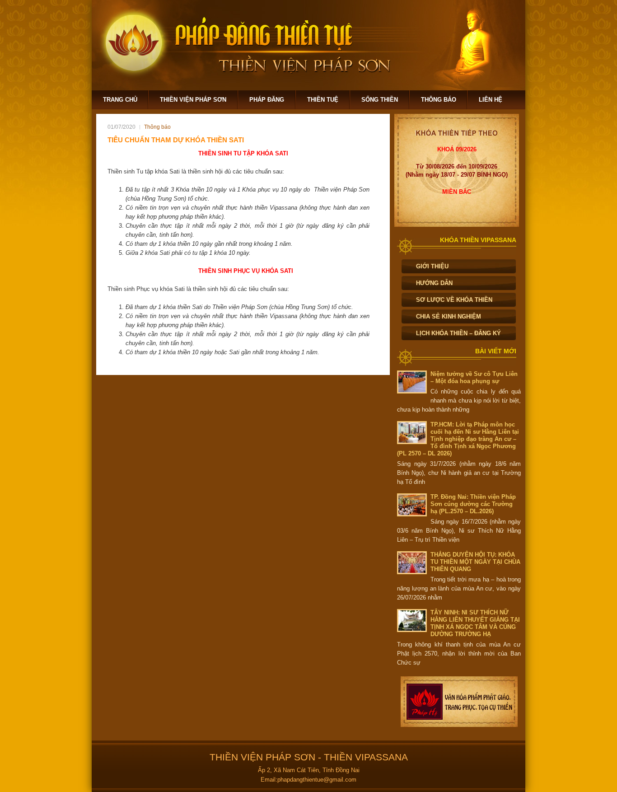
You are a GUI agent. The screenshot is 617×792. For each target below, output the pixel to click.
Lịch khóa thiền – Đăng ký (458, 333)
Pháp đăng (266, 99)
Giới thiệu (432, 266)
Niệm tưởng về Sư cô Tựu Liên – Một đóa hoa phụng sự (474, 377)
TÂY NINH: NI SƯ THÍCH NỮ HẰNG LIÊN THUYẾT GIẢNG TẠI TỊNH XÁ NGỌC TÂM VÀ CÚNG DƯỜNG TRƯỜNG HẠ (475, 623)
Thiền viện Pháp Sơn (193, 99)
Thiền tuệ (322, 99)
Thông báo (438, 99)
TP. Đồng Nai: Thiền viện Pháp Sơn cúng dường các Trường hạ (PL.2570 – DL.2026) (473, 504)
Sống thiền (379, 99)
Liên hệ (490, 99)
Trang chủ (120, 99)
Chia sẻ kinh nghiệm (448, 316)
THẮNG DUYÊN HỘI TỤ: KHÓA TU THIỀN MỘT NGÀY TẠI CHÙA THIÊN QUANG (475, 561)
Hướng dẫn (434, 283)
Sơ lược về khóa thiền (454, 299)
